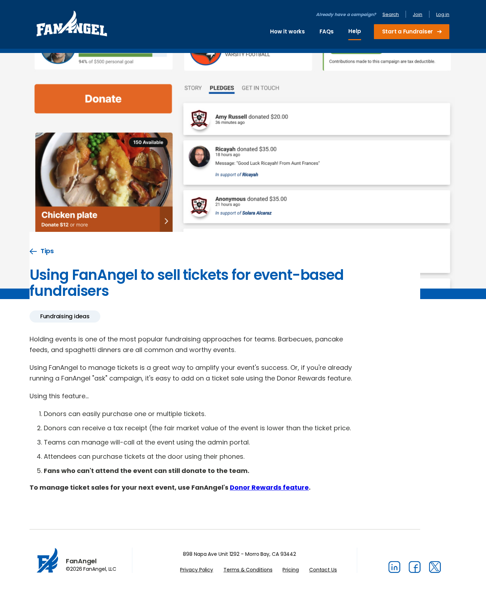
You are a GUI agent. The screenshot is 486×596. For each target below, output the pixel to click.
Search (390, 14)
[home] (72, 25)
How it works (287, 31)
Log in (442, 14)
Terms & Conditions (247, 569)
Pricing (290, 569)
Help (354, 31)
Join (417, 14)
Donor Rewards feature (269, 487)
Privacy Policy (196, 569)
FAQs (326, 31)
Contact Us (323, 569)
